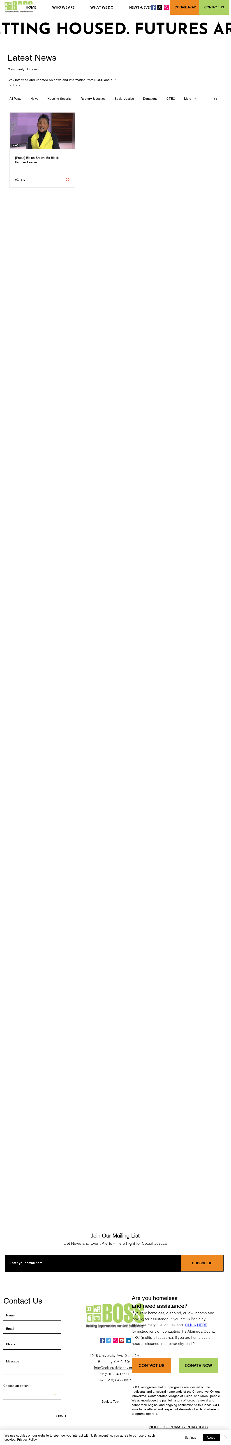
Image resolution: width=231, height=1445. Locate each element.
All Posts (15, 98)
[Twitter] (108, 1340)
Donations (150, 98)
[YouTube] (121, 1340)
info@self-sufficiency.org (114, 1367)
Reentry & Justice (93, 98)
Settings (190, 1437)
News (34, 98)
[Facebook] (153, 7)
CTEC (170, 98)
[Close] (225, 1437)
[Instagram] (166, 7)
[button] (63, 7)
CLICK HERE (196, 1325)
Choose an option (16, 1385)
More (188, 98)
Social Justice (124, 98)
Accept (211, 1437)
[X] (159, 7)
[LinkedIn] (128, 1340)
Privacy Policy (27, 1439)
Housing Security (59, 98)
